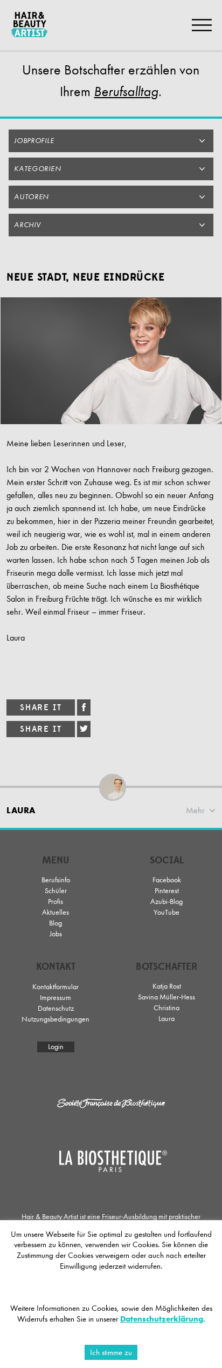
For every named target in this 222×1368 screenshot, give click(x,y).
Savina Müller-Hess (166, 997)
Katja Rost (166, 986)
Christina (166, 1007)
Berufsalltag (126, 92)
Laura (166, 1018)
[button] (111, 141)
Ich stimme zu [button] (111, 1352)
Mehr (195, 810)
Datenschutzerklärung (161, 1319)
